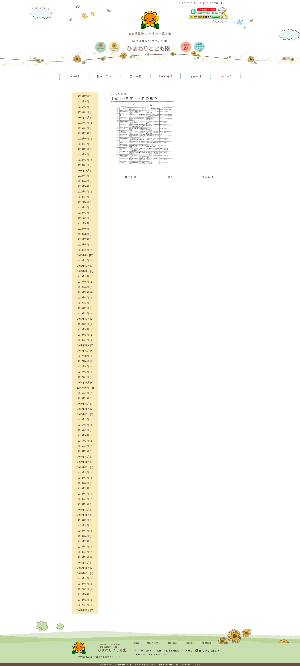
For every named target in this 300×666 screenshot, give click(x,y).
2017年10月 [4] (85, 350)
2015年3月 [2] (85, 440)
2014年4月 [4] (85, 493)
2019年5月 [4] (85, 292)
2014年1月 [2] (85, 504)
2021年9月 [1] (85, 218)
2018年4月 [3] (85, 340)
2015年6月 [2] (85, 424)
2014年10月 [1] (85, 467)
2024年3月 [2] (85, 159)
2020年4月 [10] (85, 255)
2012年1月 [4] (85, 605)
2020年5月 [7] (85, 250)
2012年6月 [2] (85, 583)
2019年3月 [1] (85, 303)
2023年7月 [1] (85, 175)
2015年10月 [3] (85, 414)
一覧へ (169, 177)
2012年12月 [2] (85, 562)
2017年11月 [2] (85, 345)
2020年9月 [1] (85, 228)
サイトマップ (199, 3)
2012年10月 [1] (85, 573)
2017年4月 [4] (85, 366)
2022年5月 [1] (85, 207)
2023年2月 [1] (85, 197)
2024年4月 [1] (85, 154)
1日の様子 (166, 76)
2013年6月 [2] (85, 536)
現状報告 (185, 3)
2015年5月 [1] (85, 430)
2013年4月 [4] (85, 546)
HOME (75, 76)
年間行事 (196, 76)
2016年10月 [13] (85, 387)
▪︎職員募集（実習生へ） (173, 651)
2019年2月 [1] (85, 308)
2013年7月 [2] (85, 530)
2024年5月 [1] (85, 149)
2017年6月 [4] (85, 361)
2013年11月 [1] (85, 515)
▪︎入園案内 (158, 651)
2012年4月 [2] (85, 594)
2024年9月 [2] (85, 138)
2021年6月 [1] (85, 223)
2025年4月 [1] (85, 128)
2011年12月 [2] (85, 610)
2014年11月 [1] (85, 462)
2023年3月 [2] (85, 191)
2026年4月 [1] (85, 101)
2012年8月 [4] (85, 578)
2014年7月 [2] (85, 477)
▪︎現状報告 (188, 651)
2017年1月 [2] (85, 377)
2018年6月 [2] (85, 329)
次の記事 (208, 177)
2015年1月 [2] (85, 451)
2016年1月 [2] (85, 398)
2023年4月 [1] (85, 186)
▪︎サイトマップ (141, 654)
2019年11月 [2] (85, 271)
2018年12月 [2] (85, 318)
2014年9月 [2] (85, 472)
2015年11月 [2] (85, 409)
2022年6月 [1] (85, 202)
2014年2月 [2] (85, 499)
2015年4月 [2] (85, 435)
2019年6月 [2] (85, 287)
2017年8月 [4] (85, 356)
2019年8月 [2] (85, 281)
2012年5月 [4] (85, 589)
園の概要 (136, 76)
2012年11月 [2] (85, 568)
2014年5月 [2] (85, 488)
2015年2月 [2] (85, 446)
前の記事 (131, 177)
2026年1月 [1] (85, 112)
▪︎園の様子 (148, 651)
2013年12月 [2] (85, 509)
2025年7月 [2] (85, 122)
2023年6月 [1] (85, 181)
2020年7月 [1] (85, 239)
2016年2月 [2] (85, 393)
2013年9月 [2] (85, 520)
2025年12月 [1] (85, 117)
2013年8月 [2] (85, 525)
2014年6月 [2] (85, 483)
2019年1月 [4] (85, 313)
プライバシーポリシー (219, 3)
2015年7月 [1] (85, 419)
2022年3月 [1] (85, 212)
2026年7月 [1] (85, 96)
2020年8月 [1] (85, 234)
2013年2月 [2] (85, 552)
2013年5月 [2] (85, 541)
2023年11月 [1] (85, 170)
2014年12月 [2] (85, 456)
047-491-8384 (209, 651)
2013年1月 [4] (85, 557)
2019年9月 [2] (85, 276)
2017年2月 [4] (85, 371)
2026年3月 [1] (85, 106)
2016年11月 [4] (85, 382)
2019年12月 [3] (85, 265)
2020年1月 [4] (85, 260)
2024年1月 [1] (85, 165)
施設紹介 (226, 76)
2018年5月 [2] (85, 334)
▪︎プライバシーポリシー (158, 654)
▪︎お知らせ (138, 651)
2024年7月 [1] (85, 144)
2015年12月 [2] (85, 403)
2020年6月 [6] (85, 244)
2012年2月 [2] (85, 599)
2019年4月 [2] (85, 297)
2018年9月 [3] (85, 324)
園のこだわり (105, 76)
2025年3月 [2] (85, 133)
